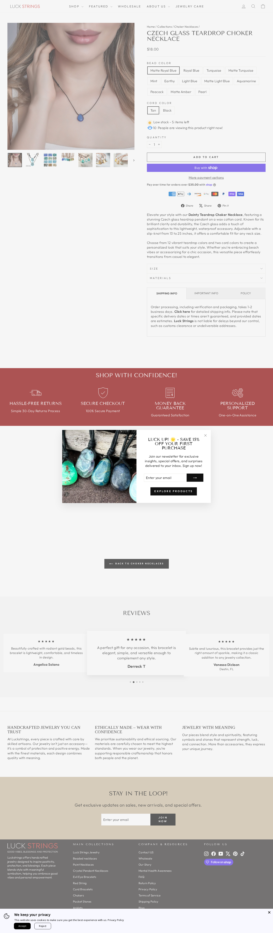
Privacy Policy (116, 920)
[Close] (269, 912)
